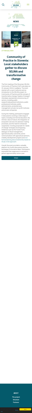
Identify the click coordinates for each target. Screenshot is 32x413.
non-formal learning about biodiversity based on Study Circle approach (16, 140)
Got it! (25, 409)
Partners (16, 402)
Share (16, 158)
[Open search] (3, 5)
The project (16, 397)
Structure (16, 400)
